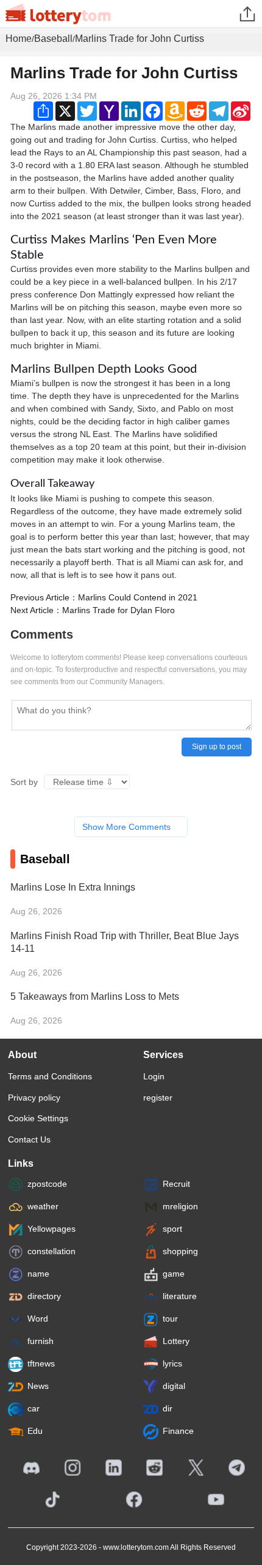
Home (18, 38)
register (157, 1097)
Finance (178, 1431)
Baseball (53, 38)
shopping (180, 1251)
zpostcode (47, 1184)
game (174, 1273)
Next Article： (92, 610)
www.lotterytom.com (136, 1547)
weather (42, 1206)
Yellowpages (51, 1229)
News (38, 1386)
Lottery (176, 1341)
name (38, 1273)
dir (167, 1408)
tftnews (41, 1363)
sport (172, 1229)
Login (154, 1076)
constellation (51, 1251)
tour (170, 1318)
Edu (35, 1431)
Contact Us (29, 1139)
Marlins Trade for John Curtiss (139, 38)
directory (44, 1296)
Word (37, 1318)
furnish (40, 1341)
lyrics (172, 1363)
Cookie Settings (38, 1118)
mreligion (180, 1206)
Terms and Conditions (50, 1076)
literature (180, 1296)
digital (174, 1386)
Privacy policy (34, 1097)
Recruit (176, 1184)
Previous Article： (103, 597)
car (33, 1408)
